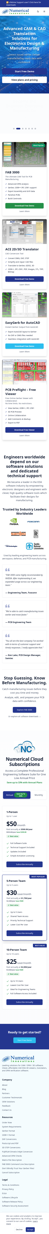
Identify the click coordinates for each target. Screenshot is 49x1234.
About (4, 1085)
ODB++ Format (8, 1135)
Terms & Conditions (10, 1185)
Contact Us (6, 1110)
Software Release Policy (12, 1201)
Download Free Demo (24, 205)
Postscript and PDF (10, 1143)
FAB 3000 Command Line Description (18, 1164)
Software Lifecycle (10, 1197)
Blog (4, 1089)
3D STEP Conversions (11, 1147)
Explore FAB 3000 (24, 710)
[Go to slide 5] (29, 128)
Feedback (6, 1106)
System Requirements (11, 1126)
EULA (4, 1193)
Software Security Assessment (15, 1206)
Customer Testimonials (12, 1097)
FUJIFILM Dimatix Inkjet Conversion (17, 1151)
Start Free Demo (24, 71)
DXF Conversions (9, 1139)
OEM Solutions (8, 1101)
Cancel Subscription (11, 1172)
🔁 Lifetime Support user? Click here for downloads (23, 3)
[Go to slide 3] (21, 128)
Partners (6, 1093)
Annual (15, 795)
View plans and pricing (24, 79)
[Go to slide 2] (17, 128)
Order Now (7, 1122)
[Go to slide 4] (26, 128)
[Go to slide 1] (14, 128)
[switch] (38, 11)
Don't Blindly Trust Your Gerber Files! (18, 1168)
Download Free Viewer (24, 430)
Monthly (39, 795)
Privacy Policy (8, 1189)
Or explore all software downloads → (24, 716)
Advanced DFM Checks (12, 1156)
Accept (30, 1229)
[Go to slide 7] (35, 128)
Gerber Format (8, 1131)
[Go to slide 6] (32, 128)
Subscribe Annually (24, 864)
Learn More (24, 211)
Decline (19, 1229)
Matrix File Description (12, 1160)
